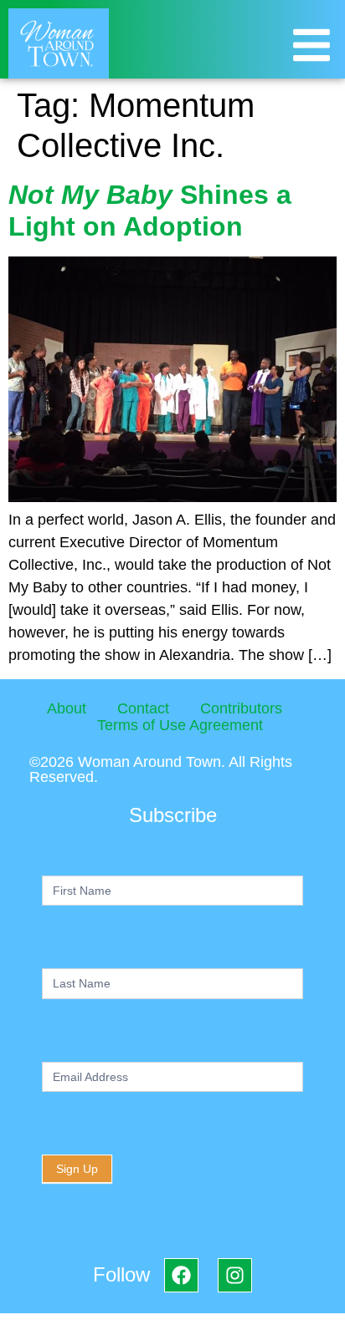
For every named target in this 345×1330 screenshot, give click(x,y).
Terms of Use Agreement (180, 725)
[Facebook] (181, 1275)
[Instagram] (235, 1275)
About (66, 708)
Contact (143, 708)
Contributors (241, 708)
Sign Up (77, 1168)
